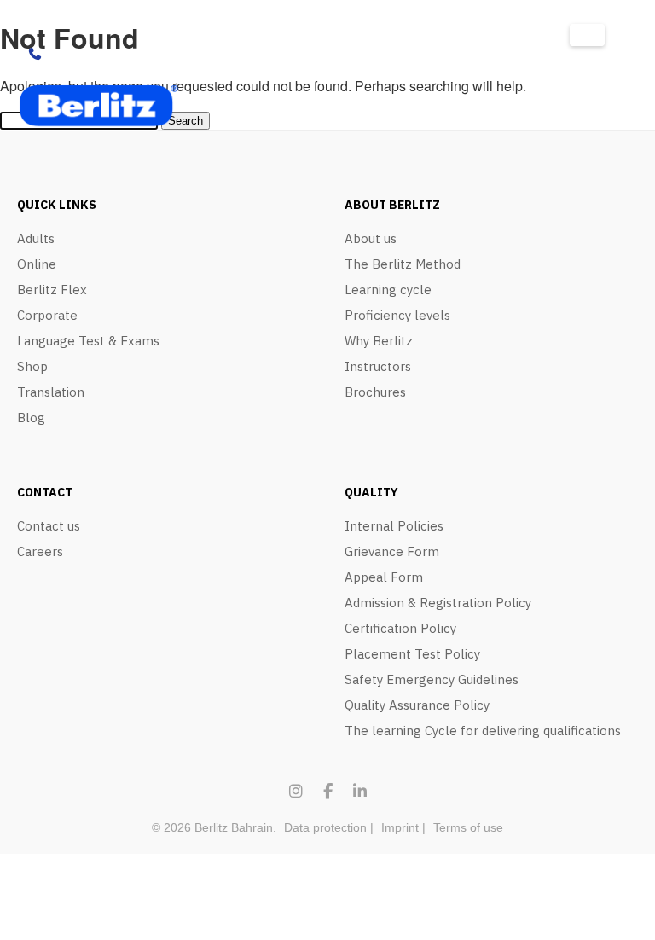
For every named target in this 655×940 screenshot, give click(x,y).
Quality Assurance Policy (417, 705)
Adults (36, 238)
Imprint (400, 827)
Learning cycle (388, 289)
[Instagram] (296, 791)
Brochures (375, 392)
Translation (50, 392)
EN (587, 35)
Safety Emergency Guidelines (432, 679)
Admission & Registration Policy (438, 603)
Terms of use (468, 827)
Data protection (325, 827)
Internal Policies (394, 526)
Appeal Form (384, 577)
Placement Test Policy (412, 654)
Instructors (378, 366)
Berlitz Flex (52, 289)
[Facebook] (328, 791)
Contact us (48, 526)
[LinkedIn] (360, 791)
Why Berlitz (379, 341)
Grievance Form (392, 551)
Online (36, 264)
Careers (40, 551)
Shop (32, 366)
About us (371, 238)
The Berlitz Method (403, 264)
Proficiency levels (397, 315)
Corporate (47, 315)
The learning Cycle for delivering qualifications (483, 730)
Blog (31, 417)
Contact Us (82, 53)
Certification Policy (400, 628)
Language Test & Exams (88, 341)
